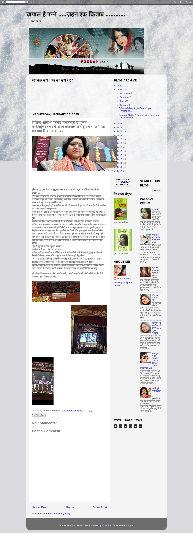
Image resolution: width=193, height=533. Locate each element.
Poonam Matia (124, 278)
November (125, 93)
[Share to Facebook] (41, 415)
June (122, 101)
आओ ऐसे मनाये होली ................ (156, 392)
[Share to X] (38, 415)
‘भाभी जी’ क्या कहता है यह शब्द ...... (156, 238)
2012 (120, 171)
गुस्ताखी (155, 209)
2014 (120, 163)
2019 (120, 143)
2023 (120, 127)
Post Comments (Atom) (58, 513)
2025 (120, 90)
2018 (120, 147)
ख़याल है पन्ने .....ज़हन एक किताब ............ (75, 14)
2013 (120, 167)
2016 (120, 155)
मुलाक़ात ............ (156, 268)
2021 (120, 135)
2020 (120, 139)
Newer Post (39, 507)
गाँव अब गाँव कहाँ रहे (155, 297)
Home (70, 507)
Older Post (99, 507)
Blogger (129, 525)
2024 (120, 123)
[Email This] (33, 415)
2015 (120, 159)
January (124, 105)
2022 (120, 131)
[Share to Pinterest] (44, 415)
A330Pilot (107, 525)
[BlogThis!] (36, 415)
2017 (120, 151)
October (124, 97)
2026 (120, 86)
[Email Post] (90, 411)
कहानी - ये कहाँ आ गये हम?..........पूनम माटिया (156, 328)
